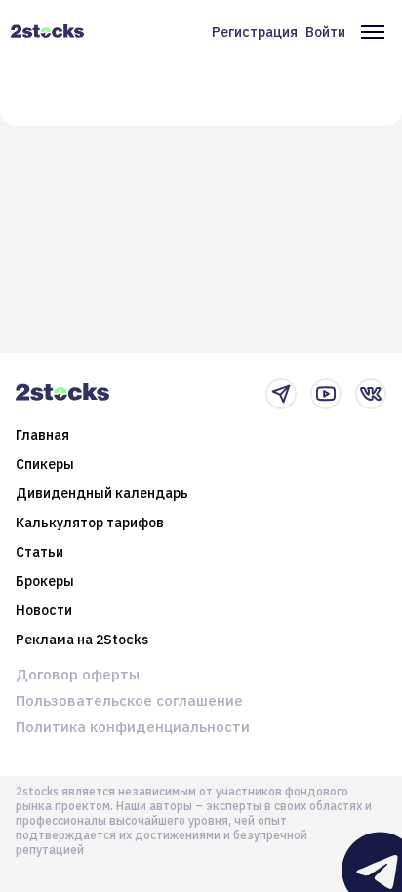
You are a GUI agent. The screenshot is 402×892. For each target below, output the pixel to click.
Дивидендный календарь (102, 493)
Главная (42, 435)
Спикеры (45, 464)
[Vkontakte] (370, 393)
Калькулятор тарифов (90, 522)
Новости (44, 610)
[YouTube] (326, 393)
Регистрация (255, 32)
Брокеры (45, 581)
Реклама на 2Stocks (82, 639)
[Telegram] (281, 393)
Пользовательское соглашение (129, 700)
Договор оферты (78, 674)
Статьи (39, 552)
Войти (325, 32)
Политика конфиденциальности (133, 726)
